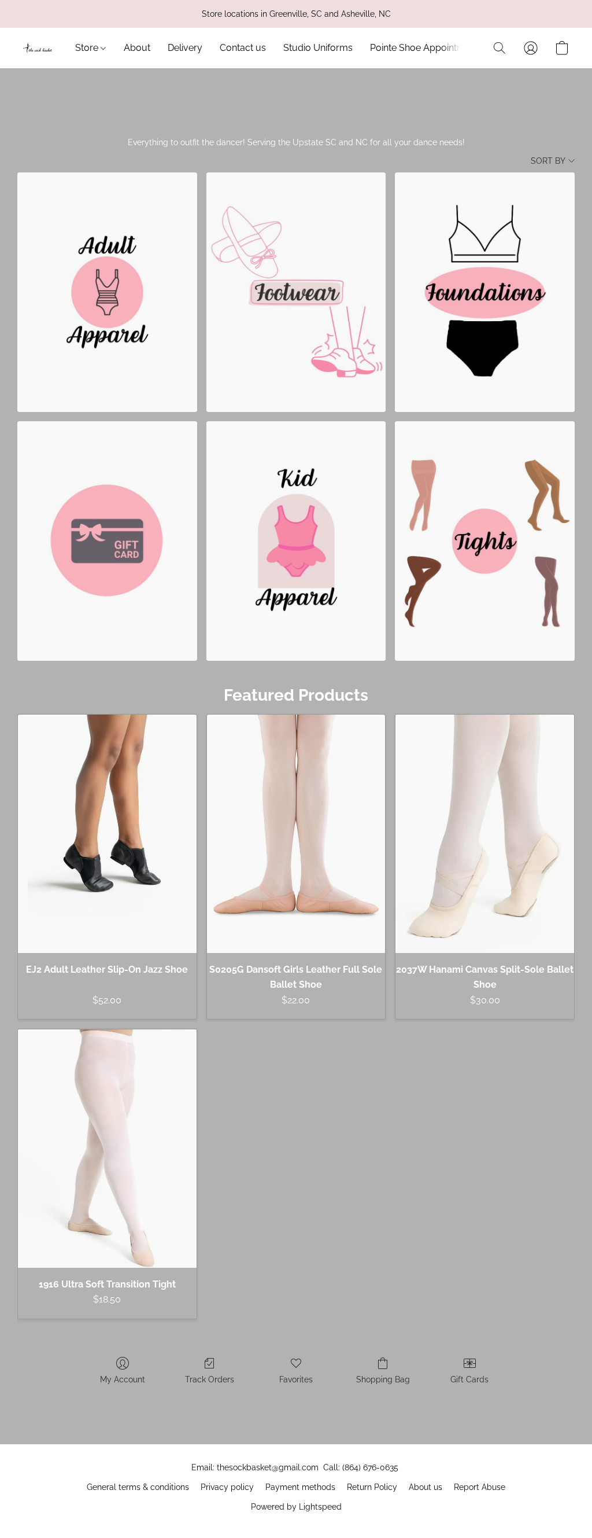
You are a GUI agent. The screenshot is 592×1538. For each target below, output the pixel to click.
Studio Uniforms (318, 47)
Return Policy (372, 1487)
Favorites (296, 1379)
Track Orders (209, 1379)
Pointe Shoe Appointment (425, 47)
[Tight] (485, 541)
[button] (37, 48)
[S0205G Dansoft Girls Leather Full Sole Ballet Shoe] (296, 834)
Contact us (243, 47)
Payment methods (300, 1487)
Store (88, 47)
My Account (122, 1379)
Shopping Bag (383, 1379)
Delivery (185, 47)
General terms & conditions (138, 1487)
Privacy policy (227, 1487)
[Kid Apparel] (296, 541)
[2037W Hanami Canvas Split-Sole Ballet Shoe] (484, 834)
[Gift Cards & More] (107, 541)
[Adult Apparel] (107, 292)
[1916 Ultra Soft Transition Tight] (107, 1148)
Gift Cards (469, 1379)
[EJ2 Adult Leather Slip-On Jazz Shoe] (107, 834)
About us (425, 1487)
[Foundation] (485, 292)
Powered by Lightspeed (296, 1506)
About (137, 47)
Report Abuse (479, 1487)
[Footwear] (296, 292)
